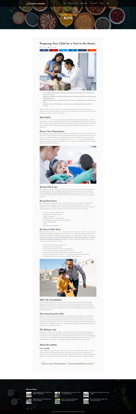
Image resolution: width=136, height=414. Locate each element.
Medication (93, 3)
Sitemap (83, 411)
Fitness (102, 3)
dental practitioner (76, 139)
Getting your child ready (46, 119)
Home (64, 3)
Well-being (83, 3)
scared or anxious (58, 231)
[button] (108, 3)
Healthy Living (73, 3)
